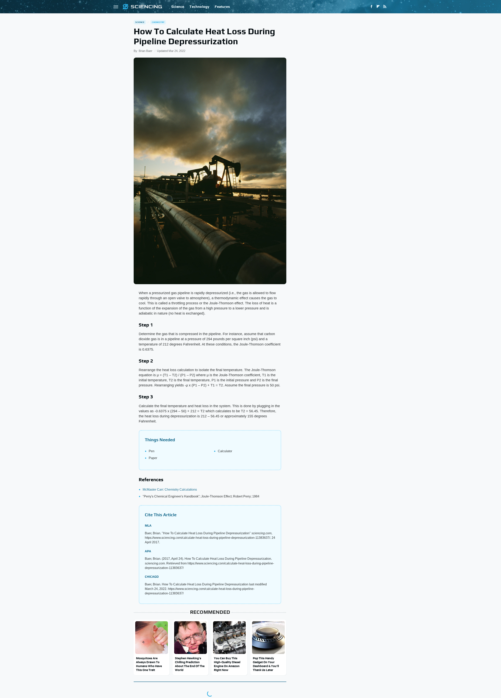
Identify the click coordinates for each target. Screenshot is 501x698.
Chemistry (158, 22)
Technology (199, 7)
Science (177, 7)
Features (222, 7)
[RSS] (384, 7)
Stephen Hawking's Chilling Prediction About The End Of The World (190, 664)
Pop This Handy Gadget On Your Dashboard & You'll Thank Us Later (266, 664)
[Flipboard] (378, 7)
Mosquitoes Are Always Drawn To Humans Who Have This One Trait (149, 664)
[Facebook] (371, 7)
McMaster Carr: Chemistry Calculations (170, 489)
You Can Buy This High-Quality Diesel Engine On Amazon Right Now (227, 664)
